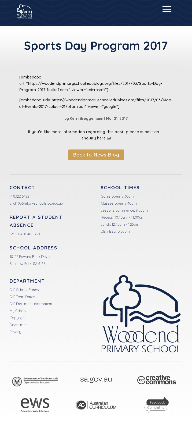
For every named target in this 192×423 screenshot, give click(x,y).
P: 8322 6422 (19, 196)
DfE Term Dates (22, 297)
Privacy (15, 332)
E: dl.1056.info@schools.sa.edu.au (36, 203)
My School (18, 311)
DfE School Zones (24, 290)
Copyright (18, 318)
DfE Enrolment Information (31, 304)
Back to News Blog (96, 155)
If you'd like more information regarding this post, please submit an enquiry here (93, 134)
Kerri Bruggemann (86, 118)
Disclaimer (18, 325)
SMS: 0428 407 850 (25, 234)
